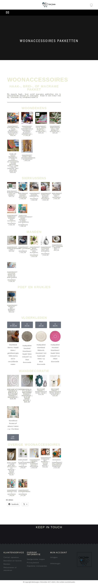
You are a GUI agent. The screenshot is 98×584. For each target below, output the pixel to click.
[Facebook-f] (20, 540)
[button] (91, 5)
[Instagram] (28, 540)
